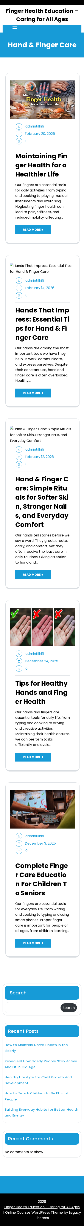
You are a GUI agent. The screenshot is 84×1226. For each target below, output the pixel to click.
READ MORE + (33, 229)
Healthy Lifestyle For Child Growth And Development (38, 1080)
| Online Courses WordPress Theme (33, 1212)
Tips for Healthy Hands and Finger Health (41, 692)
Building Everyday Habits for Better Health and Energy (41, 1112)
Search (18, 992)
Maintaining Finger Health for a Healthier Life (41, 165)
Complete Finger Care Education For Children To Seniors (41, 879)
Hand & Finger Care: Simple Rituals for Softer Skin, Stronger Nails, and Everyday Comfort (41, 502)
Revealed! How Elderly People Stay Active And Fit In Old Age (41, 1064)
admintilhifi (34, 126)
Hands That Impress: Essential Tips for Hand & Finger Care (42, 324)
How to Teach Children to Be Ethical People (36, 1096)
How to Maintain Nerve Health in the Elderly (36, 1048)
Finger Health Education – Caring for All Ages (42, 15)
